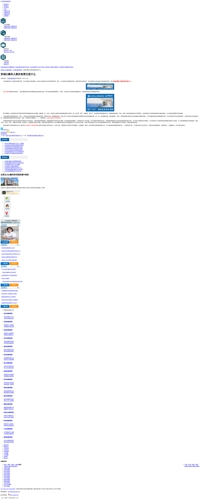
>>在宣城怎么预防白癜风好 (11, 166)
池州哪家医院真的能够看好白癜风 (9, 290)
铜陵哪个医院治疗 (9, 409)
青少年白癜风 (7, 484)
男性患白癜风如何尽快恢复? (8, 272)
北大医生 (6, 7)
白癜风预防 (7, 40)
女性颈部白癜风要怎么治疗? (8, 247)
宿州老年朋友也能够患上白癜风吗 (9, 299)
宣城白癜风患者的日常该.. (22, 67)
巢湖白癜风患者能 (9, 442)
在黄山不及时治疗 (9, 366)
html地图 (6, 454)
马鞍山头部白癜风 (9, 417)
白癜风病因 (7, 26)
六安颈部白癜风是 (9, 433)
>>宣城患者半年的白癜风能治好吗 (13, 146)
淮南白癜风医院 (8, 387)
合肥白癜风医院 (11, 78)
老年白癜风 (7, 486)
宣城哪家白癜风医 (9, 376)
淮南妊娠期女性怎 (9, 391)
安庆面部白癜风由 (9, 343)
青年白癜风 (7, 471)
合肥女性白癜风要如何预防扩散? (9, 257)
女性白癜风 (7, 477)
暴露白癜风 (7, 481)
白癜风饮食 (14, 40)
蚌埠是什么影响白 (9, 424)
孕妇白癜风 (7, 479)
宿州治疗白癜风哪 (9, 359)
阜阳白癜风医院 (8, 330)
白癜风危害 (7, 38)
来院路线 (6, 451)
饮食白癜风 (7, 473)
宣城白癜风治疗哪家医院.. (8, 67)
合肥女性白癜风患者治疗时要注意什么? (10, 254)
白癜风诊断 (7, 28)
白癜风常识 (7, 14)
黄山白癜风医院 (8, 363)
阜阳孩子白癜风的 (9, 333)
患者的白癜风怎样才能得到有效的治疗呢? (12, 281)
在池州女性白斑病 (9, 382)
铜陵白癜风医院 (8, 404)
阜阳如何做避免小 (9, 334)
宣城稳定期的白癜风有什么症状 (9, 302)
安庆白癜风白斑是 (9, 341)
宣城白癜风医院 (17, 70)
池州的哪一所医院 (9, 384)
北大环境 (11, 52)
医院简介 (6, 6)
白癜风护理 (14, 38)
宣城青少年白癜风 (9, 374)
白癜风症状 (14, 26)
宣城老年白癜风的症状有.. (66, 67)
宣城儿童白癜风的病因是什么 (14, 135)
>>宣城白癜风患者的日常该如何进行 (14, 162)
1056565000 (12, 489)
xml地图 (6, 453)
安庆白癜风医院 (8, 338)
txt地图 (6, 456)
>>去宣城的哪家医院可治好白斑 (12, 171)
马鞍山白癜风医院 (9, 412)
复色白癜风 (7, 474)
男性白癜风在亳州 (9, 399)
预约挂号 (6, 64)
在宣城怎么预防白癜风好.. (52, 67)
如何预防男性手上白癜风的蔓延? (9, 275)
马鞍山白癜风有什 (9, 415)
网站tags (6, 458)
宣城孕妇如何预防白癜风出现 (35, 135)
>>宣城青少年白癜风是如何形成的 (13, 153)
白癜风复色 (14, 28)
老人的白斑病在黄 (9, 367)
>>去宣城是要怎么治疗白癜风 (12, 164)
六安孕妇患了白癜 (9, 432)
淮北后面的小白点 (9, 316)
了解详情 (6, 62)
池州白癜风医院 (8, 379)
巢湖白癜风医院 (8, 437)
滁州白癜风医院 (8, 346)
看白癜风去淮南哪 (9, 392)
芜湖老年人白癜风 (9, 325)
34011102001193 (14, 495)
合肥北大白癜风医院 (6, 70)
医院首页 (6, 4)
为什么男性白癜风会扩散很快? (8, 269)
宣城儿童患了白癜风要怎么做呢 (9, 293)
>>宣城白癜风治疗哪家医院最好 (12, 161)
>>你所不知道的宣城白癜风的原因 (13, 150)
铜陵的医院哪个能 (9, 407)
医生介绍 (6, 52)
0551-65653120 (5, 489)
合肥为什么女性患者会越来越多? (9, 260)
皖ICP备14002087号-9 (14, 491)
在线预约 (6, 15)
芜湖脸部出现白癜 (9, 326)
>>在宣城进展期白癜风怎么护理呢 (13, 169)
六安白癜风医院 (8, 428)
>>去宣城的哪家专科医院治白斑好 (13, 148)
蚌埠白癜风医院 (8, 420)
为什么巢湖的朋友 (9, 440)
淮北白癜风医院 (8, 313)
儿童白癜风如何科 (9, 318)
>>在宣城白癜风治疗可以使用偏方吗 (14, 151)
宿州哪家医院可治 (9, 358)
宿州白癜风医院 (8, 354)
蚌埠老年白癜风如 (9, 425)
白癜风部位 (7, 12)
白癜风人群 (7, 10)
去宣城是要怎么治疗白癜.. (37, 67)
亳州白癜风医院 (8, 396)
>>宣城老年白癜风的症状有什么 (12, 167)
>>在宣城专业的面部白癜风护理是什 (14, 145)
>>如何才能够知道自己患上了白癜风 (14, 143)
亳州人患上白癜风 (9, 400)
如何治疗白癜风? (5, 278)
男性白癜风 (7, 476)
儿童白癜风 (7, 469)
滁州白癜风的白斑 (9, 349)
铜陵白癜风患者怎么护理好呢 (8, 296)
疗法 (5, 9)
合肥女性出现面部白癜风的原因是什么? (10, 251)
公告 (10, 50)
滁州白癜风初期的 (9, 351)
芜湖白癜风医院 (8, 321)
